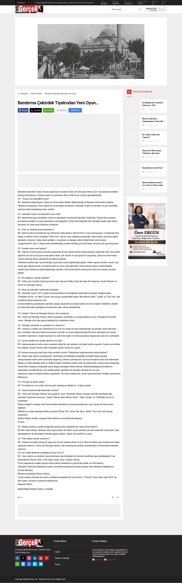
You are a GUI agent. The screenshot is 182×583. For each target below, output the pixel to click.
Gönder (50, 110)
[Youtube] (41, 558)
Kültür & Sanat (36, 94)
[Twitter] (23, 558)
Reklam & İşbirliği (62, 558)
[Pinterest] (46, 558)
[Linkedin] (35, 558)
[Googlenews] (23, 564)
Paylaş (25, 110)
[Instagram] (29, 558)
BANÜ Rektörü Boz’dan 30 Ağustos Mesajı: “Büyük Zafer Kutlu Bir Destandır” (65, 3)
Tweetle (37, 110)
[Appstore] (29, 564)
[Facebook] (17, 558)
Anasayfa (24, 94)
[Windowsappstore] (41, 564)
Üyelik (57, 552)
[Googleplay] (35, 564)
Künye (57, 564)
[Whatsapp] (17, 564)
